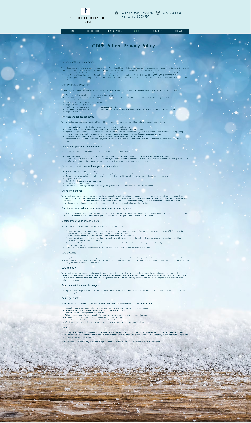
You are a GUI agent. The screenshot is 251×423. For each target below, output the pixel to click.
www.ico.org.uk (74, 80)
